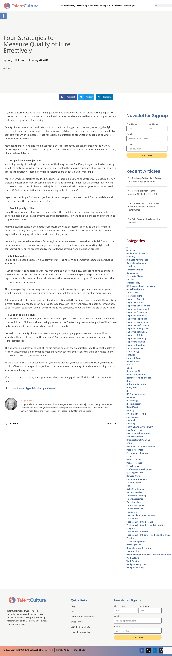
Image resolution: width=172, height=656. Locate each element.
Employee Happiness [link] (136, 318)
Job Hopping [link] (132, 417)
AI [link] (127, 246)
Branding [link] (130, 256)
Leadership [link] (131, 420)
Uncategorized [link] (133, 544)
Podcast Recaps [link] (134, 462)
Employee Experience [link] (136, 312)
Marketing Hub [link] (84, 5)
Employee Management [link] (137, 322)
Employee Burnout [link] (135, 302)
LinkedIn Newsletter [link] (80, 632)
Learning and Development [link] (139, 426)
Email (129, 134)
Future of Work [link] (133, 358)
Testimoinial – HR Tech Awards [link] (141, 515)
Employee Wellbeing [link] (136, 338)
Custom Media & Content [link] (83, 616)
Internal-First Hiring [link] (136, 413)
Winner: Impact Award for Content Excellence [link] (148, 554)
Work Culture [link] (132, 557)
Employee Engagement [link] (137, 308)
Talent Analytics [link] (134, 502)
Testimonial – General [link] (137, 531)
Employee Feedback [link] (136, 315)
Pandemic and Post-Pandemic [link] (140, 446)
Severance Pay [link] (133, 482)
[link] (3, 16)
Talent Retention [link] (135, 508)
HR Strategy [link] (132, 400)
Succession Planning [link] (136, 495)
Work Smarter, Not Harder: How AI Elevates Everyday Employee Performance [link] (144, 206)
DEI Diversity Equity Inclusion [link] (140, 286)
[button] (68, 97)
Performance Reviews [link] (137, 453)
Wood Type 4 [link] (26, 388)
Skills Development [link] (136, 489)
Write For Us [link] (77, 621)
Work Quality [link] (132, 561)
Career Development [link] (136, 263)
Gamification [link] (132, 361)
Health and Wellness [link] (136, 374)
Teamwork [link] (131, 511)
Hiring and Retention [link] (136, 384)
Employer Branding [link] (135, 341)
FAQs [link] (73, 606)
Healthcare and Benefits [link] (138, 377)
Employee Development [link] (138, 305)
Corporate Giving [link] (134, 276)
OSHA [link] (129, 443)
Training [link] (130, 538)
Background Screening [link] (137, 253)
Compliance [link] (132, 272)
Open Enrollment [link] (134, 436)
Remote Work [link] (133, 475)
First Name (131, 124)
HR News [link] (130, 397)
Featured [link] (130, 354)
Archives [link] (7, 68)
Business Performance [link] (137, 259)
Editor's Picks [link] (133, 292)
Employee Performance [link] (137, 325)
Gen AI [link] (129, 364)
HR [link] (127, 390)
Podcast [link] (95, 5)
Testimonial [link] (132, 518)
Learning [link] (130, 423)
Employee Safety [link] (134, 335)
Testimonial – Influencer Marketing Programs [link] (148, 534)
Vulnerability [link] (132, 551)
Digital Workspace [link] (135, 289)
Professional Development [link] (139, 469)
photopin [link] (42, 388)
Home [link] (63, 5)
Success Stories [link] (134, 492)
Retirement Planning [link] (136, 479)
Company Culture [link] (134, 269)
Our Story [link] (70, 5)
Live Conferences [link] (135, 430)
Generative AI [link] (133, 371)
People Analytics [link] (134, 449)
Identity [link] (130, 410)
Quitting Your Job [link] (134, 472)
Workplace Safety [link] (135, 567)
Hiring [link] (129, 381)
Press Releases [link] (133, 466)
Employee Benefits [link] (135, 299)
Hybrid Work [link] (132, 407)
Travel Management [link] (136, 541)
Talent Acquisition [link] (135, 498)
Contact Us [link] (76, 611)
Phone (129, 144)
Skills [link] (129, 485)
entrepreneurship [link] (135, 348)
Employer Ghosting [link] (135, 344)
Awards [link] (117, 5)
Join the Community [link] (80, 626)
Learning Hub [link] (104, 5)
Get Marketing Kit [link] (127, 5)
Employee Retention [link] (136, 331)
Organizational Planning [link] (138, 439)
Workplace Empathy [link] (136, 564)
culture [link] (130, 279)
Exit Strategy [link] (132, 351)
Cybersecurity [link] (133, 282)
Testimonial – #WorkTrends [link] (139, 521)
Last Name (153, 124)
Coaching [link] (130, 266)
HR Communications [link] (136, 394)
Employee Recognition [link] (137, 328)
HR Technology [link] (133, 403)
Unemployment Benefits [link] (138, 548)
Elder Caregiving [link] (134, 295)
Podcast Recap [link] (133, 459)
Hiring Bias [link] (131, 387)
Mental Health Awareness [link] (139, 433)
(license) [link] (51, 388)
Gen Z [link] (129, 367)
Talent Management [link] (136, 505)
